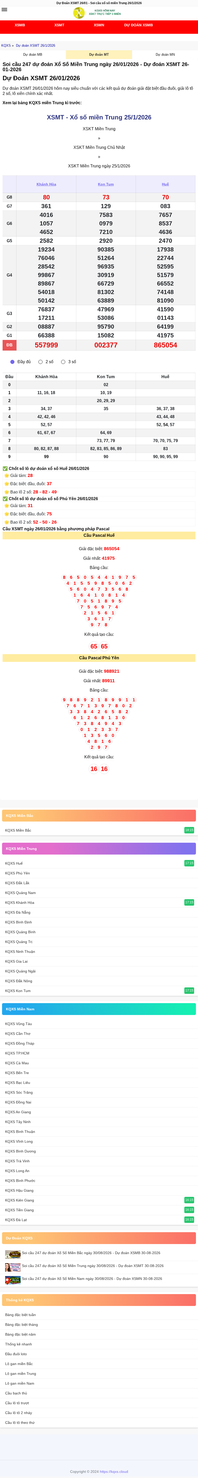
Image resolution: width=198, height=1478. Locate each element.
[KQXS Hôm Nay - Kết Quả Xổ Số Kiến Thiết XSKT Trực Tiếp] (99, 12)
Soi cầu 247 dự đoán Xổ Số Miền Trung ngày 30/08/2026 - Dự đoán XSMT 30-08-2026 (93, 1266)
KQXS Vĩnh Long (19, 1141)
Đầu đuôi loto (16, 1354)
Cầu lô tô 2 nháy (18, 1413)
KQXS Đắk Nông (18, 981)
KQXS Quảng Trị (18, 942)
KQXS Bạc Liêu (17, 1083)
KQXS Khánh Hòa (19, 902)
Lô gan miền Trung (20, 1373)
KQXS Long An (17, 1171)
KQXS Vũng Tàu (18, 1024)
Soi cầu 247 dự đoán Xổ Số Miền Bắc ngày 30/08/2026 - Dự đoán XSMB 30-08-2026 (91, 1253)
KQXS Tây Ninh (18, 1122)
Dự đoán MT (99, 54)
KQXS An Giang (18, 1112)
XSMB (20, 25)
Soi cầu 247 (97, 36)
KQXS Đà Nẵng (17, 912)
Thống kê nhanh (18, 1344)
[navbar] (4, 9)
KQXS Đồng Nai (18, 1102)
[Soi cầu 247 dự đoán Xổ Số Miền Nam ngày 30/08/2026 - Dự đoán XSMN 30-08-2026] (13, 1280)
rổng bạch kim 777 (97, 1446)
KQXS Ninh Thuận (20, 951)
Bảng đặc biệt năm (20, 1334)
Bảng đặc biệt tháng (21, 1324)
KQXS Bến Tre (17, 1073)
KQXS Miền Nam (20, 1009)
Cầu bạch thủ (16, 1393)
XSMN (99, 25)
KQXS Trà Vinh (17, 1161)
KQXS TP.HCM (17, 1053)
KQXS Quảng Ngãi (20, 971)
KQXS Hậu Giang (19, 1190)
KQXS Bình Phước (20, 1181)
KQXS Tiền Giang (19, 1210)
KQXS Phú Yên (17, 873)
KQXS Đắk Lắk (17, 883)
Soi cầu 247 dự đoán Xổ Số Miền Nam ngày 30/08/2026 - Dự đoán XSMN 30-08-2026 (92, 1279)
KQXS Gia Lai (16, 961)
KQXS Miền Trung (21, 849)
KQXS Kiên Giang (19, 1200)
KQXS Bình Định (18, 922)
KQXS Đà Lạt (16, 1220)
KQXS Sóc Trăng (19, 1092)
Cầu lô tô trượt (17, 1403)
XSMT (59, 25)
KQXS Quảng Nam (20, 893)
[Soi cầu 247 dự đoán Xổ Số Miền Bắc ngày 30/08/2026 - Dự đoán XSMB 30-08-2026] (13, 1254)
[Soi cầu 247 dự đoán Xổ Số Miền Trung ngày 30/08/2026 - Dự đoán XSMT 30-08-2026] (13, 1267)
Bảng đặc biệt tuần (20, 1315)
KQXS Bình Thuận (20, 1132)
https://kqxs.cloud (114, 1471)
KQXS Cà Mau (17, 1063)
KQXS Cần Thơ (17, 1034)
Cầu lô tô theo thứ (20, 1422)
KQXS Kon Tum (18, 991)
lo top (123, 1446)
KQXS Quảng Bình (20, 932)
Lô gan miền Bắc (19, 1364)
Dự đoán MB (32, 54)
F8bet (73, 1446)
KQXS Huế (14, 863)
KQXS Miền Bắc (19, 816)
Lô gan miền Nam (19, 1383)
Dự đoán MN (165, 54)
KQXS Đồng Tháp (19, 1043)
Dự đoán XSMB (138, 25)
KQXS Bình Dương (20, 1151)
